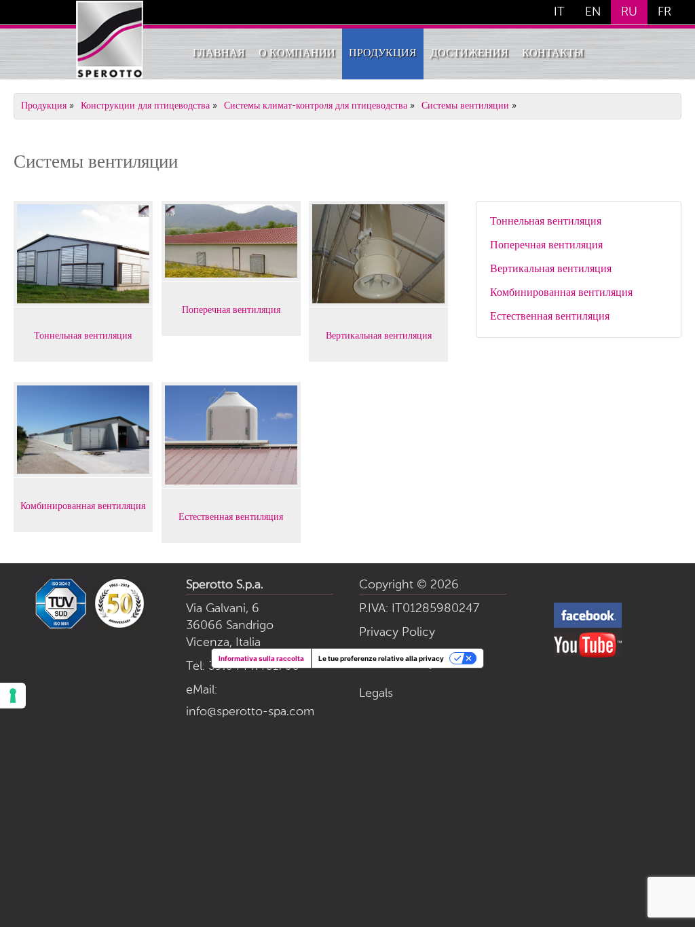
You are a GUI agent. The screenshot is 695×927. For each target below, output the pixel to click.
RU (629, 12)
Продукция (383, 53)
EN (593, 12)
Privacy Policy (397, 632)
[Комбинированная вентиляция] (83, 471)
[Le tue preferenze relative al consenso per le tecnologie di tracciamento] (13, 695)
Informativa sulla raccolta (261, 658)
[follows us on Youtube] (588, 655)
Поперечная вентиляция (231, 309)
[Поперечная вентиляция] (231, 275)
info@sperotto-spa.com (250, 712)
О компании (297, 53)
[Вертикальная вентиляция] (378, 301)
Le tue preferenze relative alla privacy (381, 658)
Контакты (553, 53)
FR (664, 12)
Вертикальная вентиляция (379, 334)
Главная (219, 53)
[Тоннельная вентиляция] (83, 301)
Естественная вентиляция (231, 516)
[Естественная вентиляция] (231, 482)
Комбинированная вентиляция (82, 505)
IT (559, 12)
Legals (376, 693)
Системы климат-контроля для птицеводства (315, 106)
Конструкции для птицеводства (145, 106)
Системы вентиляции (465, 106)
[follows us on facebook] (588, 625)
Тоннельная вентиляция (83, 334)
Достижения (469, 53)
